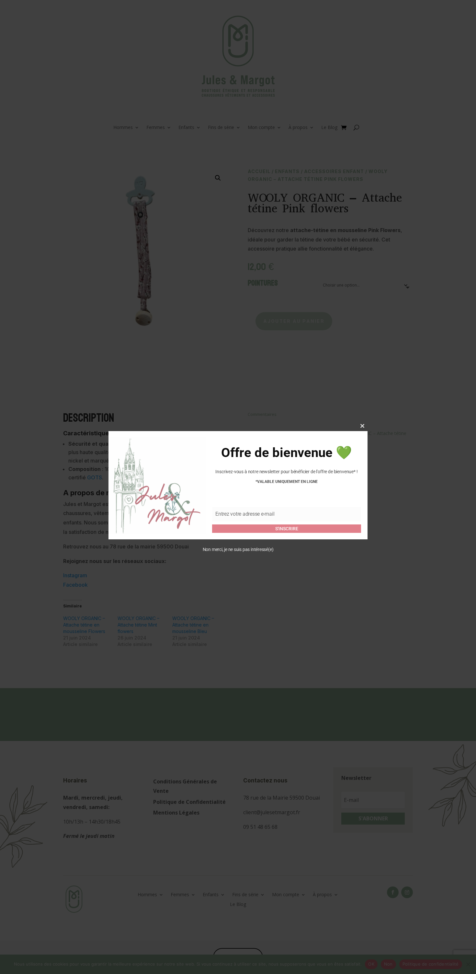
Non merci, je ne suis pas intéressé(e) (238, 549)
